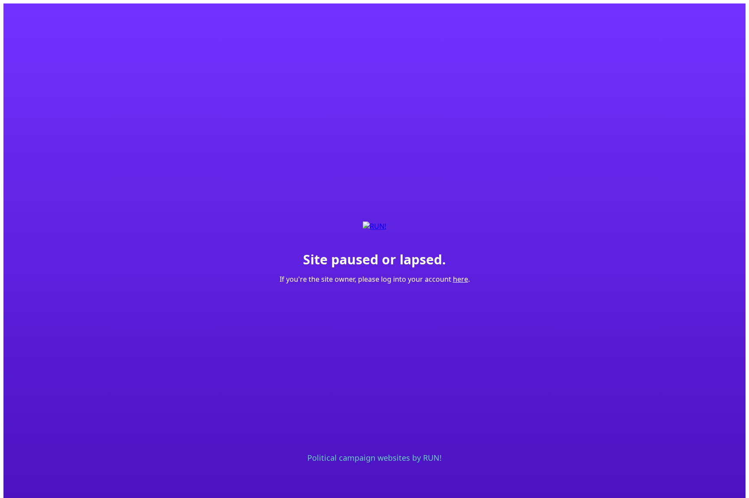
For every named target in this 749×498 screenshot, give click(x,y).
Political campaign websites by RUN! (374, 457)
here (460, 279)
